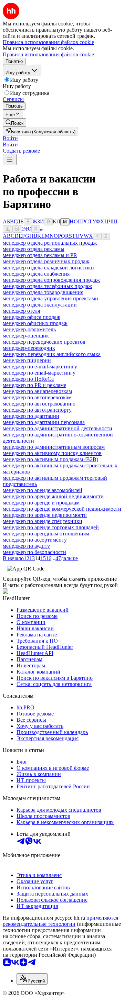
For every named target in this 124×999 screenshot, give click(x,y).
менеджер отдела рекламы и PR (40, 255)
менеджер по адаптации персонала (44, 422)
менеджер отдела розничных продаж (46, 261)
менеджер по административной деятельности (57, 428)
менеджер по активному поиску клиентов (52, 453)
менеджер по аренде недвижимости (45, 515)
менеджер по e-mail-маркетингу (40, 366)
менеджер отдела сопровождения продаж (51, 280)
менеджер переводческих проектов (44, 342)
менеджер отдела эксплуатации (40, 305)
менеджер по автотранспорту (37, 410)
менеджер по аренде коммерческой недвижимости (62, 509)
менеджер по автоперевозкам (37, 397)
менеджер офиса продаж (31, 317)
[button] (10, 138)
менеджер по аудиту (26, 546)
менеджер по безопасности (34, 552)
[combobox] (32, 979)
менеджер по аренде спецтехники (42, 521)
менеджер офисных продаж (35, 323)
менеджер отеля (21, 311)
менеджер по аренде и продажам (41, 503)
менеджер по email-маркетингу (39, 373)
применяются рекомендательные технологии (60, 921)
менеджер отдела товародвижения (43, 292)
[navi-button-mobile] (10, 159)
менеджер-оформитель (29, 329)
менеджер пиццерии (27, 360)
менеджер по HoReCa (28, 379)
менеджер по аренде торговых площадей (51, 527)
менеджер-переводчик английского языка (52, 354)
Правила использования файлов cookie (48, 54)
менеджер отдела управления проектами (50, 298)
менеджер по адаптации (31, 416)
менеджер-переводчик (29, 348)
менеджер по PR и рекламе (34, 385)
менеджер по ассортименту (35, 540)
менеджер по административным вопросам (54, 447)
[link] (14, 122)
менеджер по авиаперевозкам (37, 391)
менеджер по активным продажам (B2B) (50, 459)
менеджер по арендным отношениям (46, 533)
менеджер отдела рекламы (33, 249)
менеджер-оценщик (26, 335)
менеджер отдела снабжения (36, 274)
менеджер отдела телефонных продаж (47, 286)
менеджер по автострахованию (39, 404)
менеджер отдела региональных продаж (50, 243)
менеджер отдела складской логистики (48, 267)
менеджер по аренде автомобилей (42, 490)
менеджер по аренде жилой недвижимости (53, 496)
